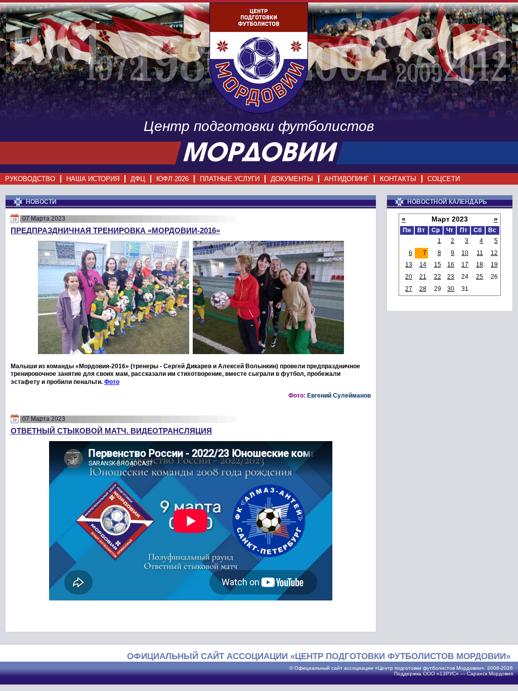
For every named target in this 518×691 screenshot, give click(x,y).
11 (480, 252)
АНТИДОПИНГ (346, 179)
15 (437, 264)
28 (422, 288)
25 (479, 276)
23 (450, 276)
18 (479, 264)
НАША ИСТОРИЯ (92, 179)
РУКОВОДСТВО (30, 179)
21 (422, 276)
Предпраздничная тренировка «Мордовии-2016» (115, 230)
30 (450, 288)
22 (437, 276)
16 (450, 264)
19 (494, 264)
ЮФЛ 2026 (172, 179)
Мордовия (501, 673)
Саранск (477, 673)
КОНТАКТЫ (398, 179)
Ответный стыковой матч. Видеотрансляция (111, 430)
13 (408, 264)
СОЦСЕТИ (443, 179)
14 (422, 264)
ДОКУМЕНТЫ (292, 179)
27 (408, 288)
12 (494, 252)
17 (464, 264)
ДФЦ (138, 179)
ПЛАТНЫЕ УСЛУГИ (230, 179)
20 (408, 276)
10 (464, 252)
